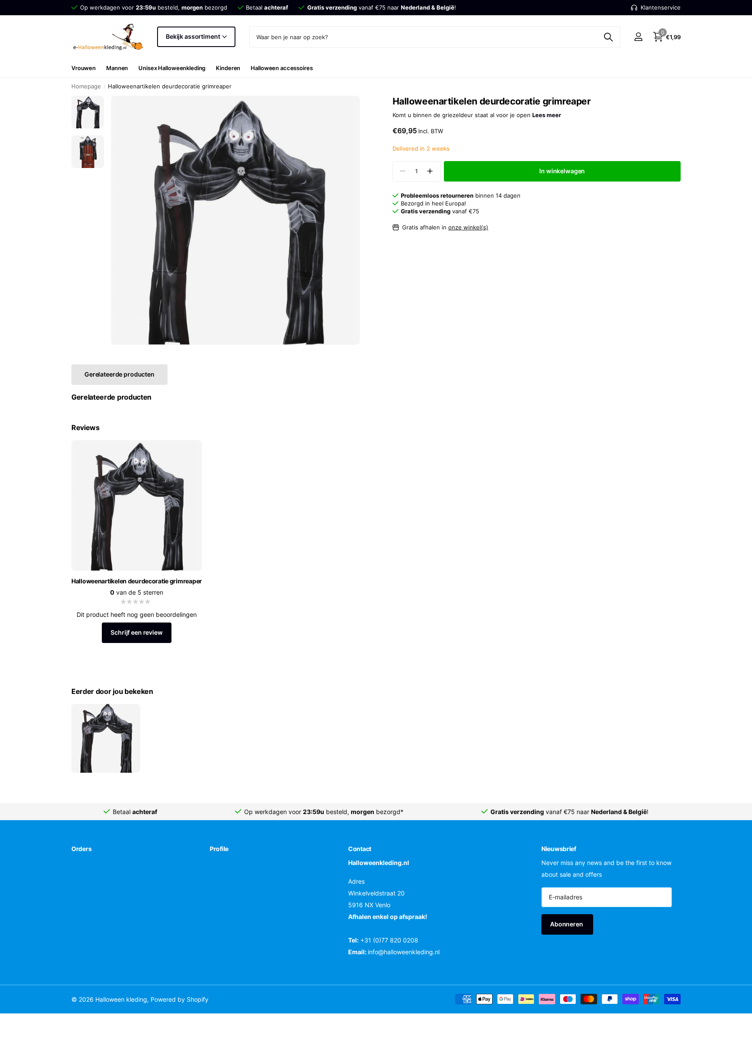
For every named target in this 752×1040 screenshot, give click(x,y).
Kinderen (228, 67)
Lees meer (546, 114)
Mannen (117, 67)
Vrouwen (83, 67)
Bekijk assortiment (193, 36)
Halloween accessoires (281, 67)
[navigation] (87, 112)
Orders (81, 848)
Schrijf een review (136, 632)
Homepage (86, 86)
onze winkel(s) (468, 227)
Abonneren (567, 924)
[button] (430, 171)
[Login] (638, 37)
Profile (219, 848)
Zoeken (608, 37)
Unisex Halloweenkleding (171, 67)
